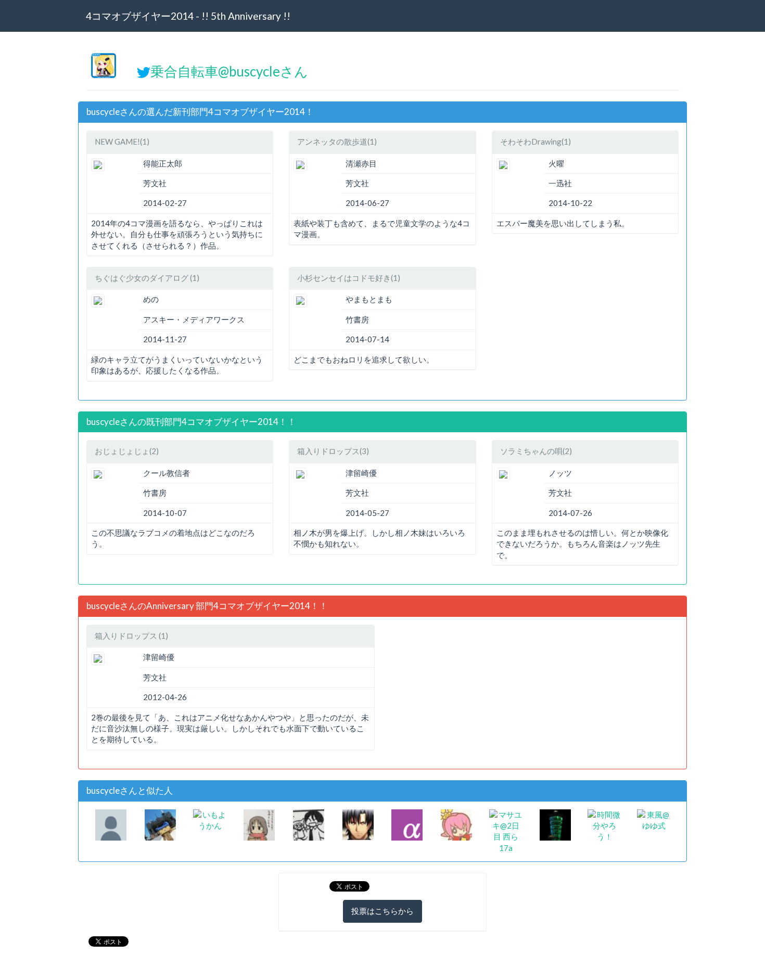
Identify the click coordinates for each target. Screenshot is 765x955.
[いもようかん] (210, 819)
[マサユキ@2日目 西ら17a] (506, 830)
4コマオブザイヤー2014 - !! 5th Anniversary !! (188, 16)
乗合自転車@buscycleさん (229, 71)
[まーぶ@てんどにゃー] (308, 823)
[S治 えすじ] (259, 823)
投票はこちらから (382, 910)
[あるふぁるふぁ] (407, 823)
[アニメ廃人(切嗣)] (358, 823)
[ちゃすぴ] (456, 823)
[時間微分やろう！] (604, 825)
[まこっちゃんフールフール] (110, 823)
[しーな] (160, 823)
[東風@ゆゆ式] (654, 819)
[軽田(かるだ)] (555, 823)
